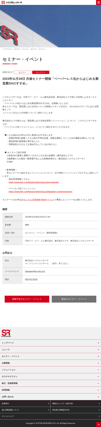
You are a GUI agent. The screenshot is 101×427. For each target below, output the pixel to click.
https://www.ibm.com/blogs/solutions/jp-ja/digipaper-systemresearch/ (40, 191)
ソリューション (9, 370)
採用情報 (6, 390)
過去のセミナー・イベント (74, 299)
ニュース (6, 349)
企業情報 (6, 363)
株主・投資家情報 (10, 383)
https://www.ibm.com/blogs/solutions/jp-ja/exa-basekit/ (34, 182)
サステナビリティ (10, 376)
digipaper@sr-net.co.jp (35, 271)
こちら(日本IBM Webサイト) (38, 200)
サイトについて (8, 416)
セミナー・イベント (21, 49)
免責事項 (5, 403)
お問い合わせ (8, 397)
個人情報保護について (10, 410)
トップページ (7, 49)
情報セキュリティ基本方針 (62, 403)
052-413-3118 (31, 279)
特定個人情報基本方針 (61, 410)
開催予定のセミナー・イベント (27, 299)
